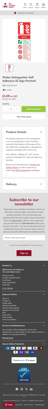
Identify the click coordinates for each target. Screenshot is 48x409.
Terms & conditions (9, 319)
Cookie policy (7, 303)
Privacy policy (7, 317)
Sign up (24, 253)
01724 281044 (7, 288)
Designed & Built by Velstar (36, 400)
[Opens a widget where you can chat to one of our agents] (8, 405)
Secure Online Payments (13, 344)
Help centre (6, 315)
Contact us (6, 301)
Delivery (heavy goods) (10, 308)
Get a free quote (24, 117)
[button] (24, 132)
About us (5, 298)
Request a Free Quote (10, 310)
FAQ (4, 312)
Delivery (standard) (9, 305)
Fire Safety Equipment (21, 170)
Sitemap (24, 400)
